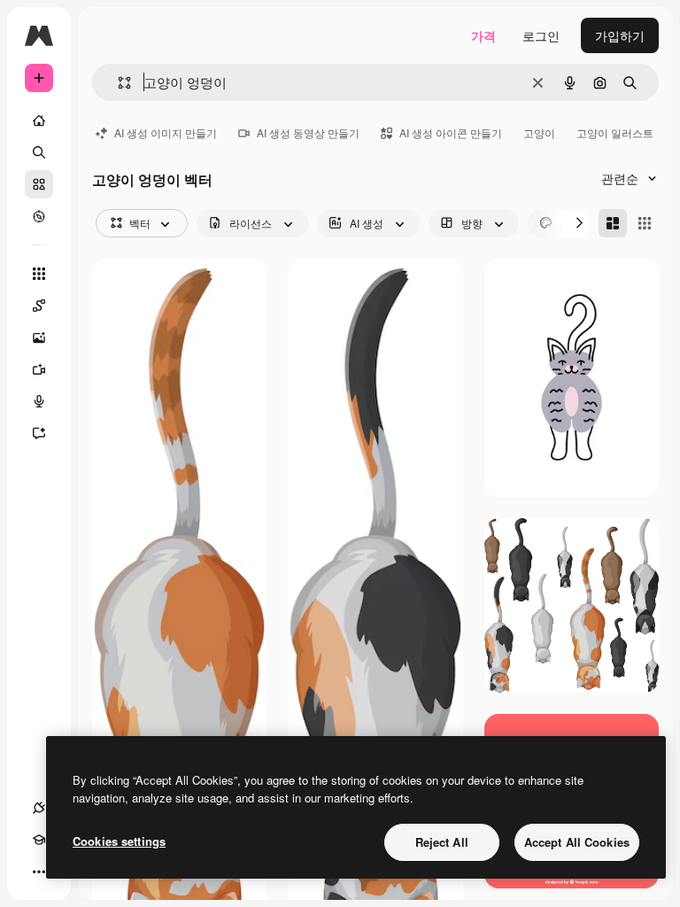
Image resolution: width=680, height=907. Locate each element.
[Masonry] (613, 223)
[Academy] (39, 840)
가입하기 (620, 35)
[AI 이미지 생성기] (39, 337)
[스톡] (39, 184)
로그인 (541, 35)
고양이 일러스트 (614, 132)
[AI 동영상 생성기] (39, 369)
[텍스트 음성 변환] (39, 401)
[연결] (39, 808)
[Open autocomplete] (117, 82)
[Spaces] (39, 305)
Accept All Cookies (577, 841)
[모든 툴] (39, 274)
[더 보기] (39, 871)
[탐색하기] (39, 216)
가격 (483, 35)
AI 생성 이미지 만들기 (165, 132)
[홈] (39, 120)
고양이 (539, 132)
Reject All (441, 841)
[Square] (644, 223)
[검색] (39, 152)
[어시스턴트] (39, 433)
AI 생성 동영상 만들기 (308, 132)
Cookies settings (119, 841)
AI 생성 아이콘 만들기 (450, 132)
